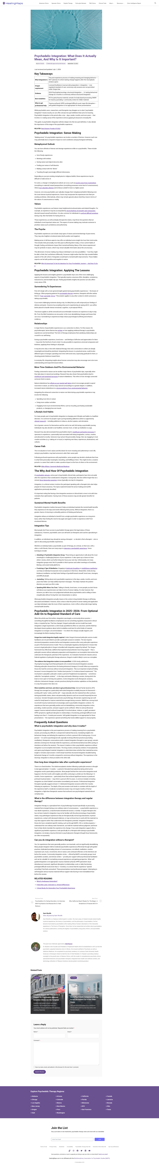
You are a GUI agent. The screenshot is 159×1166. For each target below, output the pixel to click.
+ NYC (83, 1106)
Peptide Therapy (68, 3)
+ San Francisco (86, 1109)
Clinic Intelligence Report (134, 3)
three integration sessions (48, 480)
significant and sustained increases (46, 376)
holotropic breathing (73, 568)
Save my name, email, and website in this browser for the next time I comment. (57, 1067)
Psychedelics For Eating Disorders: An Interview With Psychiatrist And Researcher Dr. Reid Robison (50, 902)
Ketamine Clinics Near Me (99, 1146)
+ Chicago (34, 1099)
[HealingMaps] (13, 3)
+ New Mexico (60, 1106)
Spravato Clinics (56, 3)
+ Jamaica (109, 1099)
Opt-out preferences (113, 1146)
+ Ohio (108, 1106)
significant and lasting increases (83, 432)
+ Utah (33, 1113)
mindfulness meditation (89, 568)
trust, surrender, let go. (47, 296)
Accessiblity (70, 1146)
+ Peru (58, 1109)
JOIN (99, 1139)
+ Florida (84, 1099)
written (60, 330)
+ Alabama (34, 1096)
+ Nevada (109, 1103)
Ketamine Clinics (44, 3)
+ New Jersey (35, 1106)
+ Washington (60, 1113)
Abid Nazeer (68, 944)
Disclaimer (61, 1146)
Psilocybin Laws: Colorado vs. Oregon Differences (53, 885)
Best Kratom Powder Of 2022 (50, 128)
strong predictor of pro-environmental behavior (72, 388)
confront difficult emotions (89, 213)
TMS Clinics (92, 3)
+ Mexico (59, 1103)
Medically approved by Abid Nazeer (56, 63)
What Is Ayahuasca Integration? (47, 881)
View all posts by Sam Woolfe (52, 915)
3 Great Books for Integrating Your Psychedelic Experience (56, 888)
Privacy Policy (53, 1146)
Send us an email (103, 1154)
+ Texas (108, 1109)
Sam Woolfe (41, 63)
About (111, 3)
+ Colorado (59, 1099)
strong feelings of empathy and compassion (80, 211)
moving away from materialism (85, 183)
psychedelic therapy (66, 293)
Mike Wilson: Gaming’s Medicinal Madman (55, 466)
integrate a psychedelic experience (75, 548)
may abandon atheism (46, 188)
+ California (85, 1096)
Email (70, 1032)
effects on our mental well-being (60, 383)
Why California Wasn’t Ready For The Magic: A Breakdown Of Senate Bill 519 (83, 901)
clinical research (39, 421)
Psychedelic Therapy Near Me (82, 1146)
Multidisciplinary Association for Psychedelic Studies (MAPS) (92, 1158)
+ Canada (109, 1096)
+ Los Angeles (35, 1103)
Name (36, 1032)
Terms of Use (43, 1146)
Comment (37, 1040)
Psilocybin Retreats (80, 3)
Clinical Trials (102, 3)
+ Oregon (34, 1109)
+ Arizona (59, 1096)
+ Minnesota (85, 1103)
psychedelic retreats (43, 475)
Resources (120, 3)
